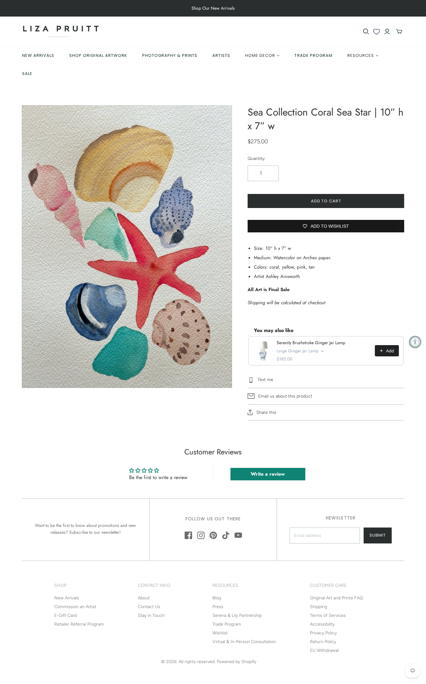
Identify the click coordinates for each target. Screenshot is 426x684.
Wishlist (220, 633)
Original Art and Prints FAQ (336, 598)
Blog (216, 598)
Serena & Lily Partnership (237, 615)
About (144, 598)
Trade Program (313, 55)
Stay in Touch (151, 615)
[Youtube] (238, 535)
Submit (378, 535)
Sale (27, 74)
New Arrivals (38, 55)
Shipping (318, 606)
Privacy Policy (323, 633)
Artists (221, 55)
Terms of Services (328, 615)
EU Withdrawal (324, 650)
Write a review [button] (268, 474)
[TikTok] (226, 535)
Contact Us (149, 606)
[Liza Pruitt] (61, 31)
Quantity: (256, 158)
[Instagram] (201, 535)
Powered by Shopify (236, 661)
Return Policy (323, 641)
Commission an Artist (75, 606)
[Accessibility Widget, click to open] (415, 342)
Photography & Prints (169, 55)
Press (217, 606)
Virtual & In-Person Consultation (244, 641)
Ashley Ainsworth (283, 276)
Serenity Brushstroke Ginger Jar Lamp (311, 343)
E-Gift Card (65, 615)
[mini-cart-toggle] (399, 31)
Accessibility (322, 624)
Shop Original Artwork (98, 55)
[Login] (387, 31)
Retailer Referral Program (79, 624)
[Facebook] (188, 535)
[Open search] (366, 31)
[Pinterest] (213, 535)
